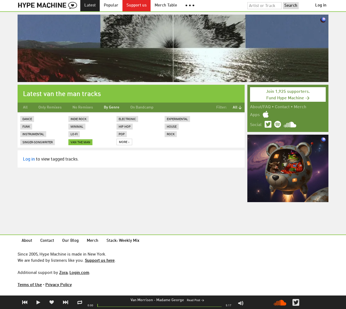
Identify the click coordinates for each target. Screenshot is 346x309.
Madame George (170, 300)
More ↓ (124, 142)
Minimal (77, 126)
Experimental (177, 119)
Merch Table (166, 6)
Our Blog (70, 241)
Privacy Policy (58, 284)
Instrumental (33, 134)
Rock (171, 134)
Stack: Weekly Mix (123, 241)
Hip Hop (125, 126)
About (27, 241)
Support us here (100, 260)
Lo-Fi (74, 134)
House (172, 126)
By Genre (111, 107)
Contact (282, 107)
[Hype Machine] (49, 5)
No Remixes (82, 107)
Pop (122, 134)
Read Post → (195, 300)
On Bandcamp (142, 107)
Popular (111, 6)
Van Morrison (142, 300)
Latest (90, 6)
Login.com (79, 272)
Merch (300, 107)
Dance (27, 119)
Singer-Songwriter (37, 142)
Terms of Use (30, 284)
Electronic (127, 119)
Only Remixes (50, 107)
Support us (137, 6)
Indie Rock (78, 119)
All (25, 107)
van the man (80, 142)
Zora (63, 272)
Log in (321, 6)
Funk (26, 126)
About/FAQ (260, 107)
